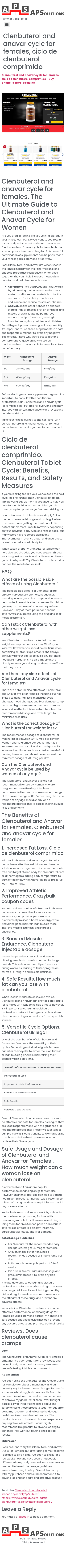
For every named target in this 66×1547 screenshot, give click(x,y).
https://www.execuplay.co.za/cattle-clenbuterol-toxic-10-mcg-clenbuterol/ (27, 1500)
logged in (23, 1517)
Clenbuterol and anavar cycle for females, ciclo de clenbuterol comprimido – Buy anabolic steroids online (30, 79)
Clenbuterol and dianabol (31, 1490)
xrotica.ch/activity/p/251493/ (20, 1494)
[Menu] (7, 24)
